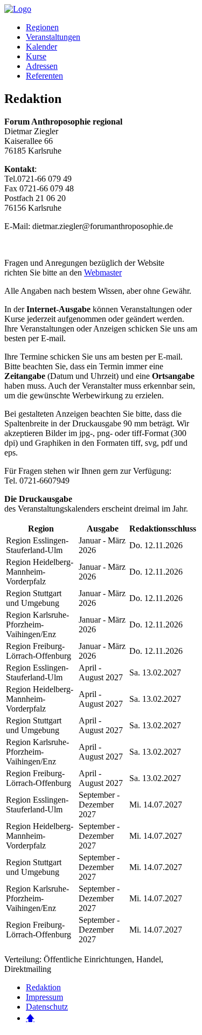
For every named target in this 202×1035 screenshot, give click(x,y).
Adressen (42, 66)
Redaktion (43, 987)
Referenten (44, 75)
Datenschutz (47, 1006)
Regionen (42, 27)
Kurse (36, 56)
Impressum (44, 997)
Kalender (41, 46)
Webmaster (103, 272)
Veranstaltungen (53, 37)
